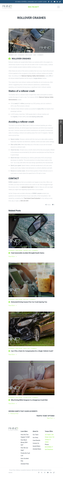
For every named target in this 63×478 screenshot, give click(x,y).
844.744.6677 (33, 7)
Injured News (36, 446)
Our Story (35, 437)
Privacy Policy (12, 470)
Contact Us (36, 443)
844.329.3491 (25, 201)
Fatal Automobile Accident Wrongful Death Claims (27, 253)
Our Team (35, 434)
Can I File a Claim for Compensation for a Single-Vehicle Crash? (32, 351)
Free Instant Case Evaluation (32, 198)
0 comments (40, 55)
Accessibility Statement (26, 470)
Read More (12, 256)
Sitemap (18, 470)
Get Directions (49, 449)
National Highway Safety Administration (33, 76)
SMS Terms (34, 470)
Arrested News (37, 449)
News (34, 55)
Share (48, 204)
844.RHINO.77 (49, 447)
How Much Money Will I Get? (24, 442)
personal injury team (28, 187)
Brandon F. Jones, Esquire (26, 55)
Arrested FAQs (25, 464)
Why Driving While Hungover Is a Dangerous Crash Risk (29, 400)
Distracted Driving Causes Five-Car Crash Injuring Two (29, 302)
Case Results (36, 440)
